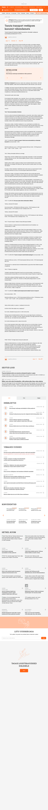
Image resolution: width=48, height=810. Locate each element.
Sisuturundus (8, 379)
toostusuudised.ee (18, 7)
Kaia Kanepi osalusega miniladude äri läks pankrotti (19, 73)
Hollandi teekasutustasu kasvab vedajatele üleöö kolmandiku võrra (25, 414)
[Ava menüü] (7, 7)
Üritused (32, 13)
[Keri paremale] (41, 78)
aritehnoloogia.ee (39, 7)
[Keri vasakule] (7, 78)
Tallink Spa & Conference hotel (38, 519)
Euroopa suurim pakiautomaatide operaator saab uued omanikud (19, 452)
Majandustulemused (8, 474)
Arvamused (13, 13)
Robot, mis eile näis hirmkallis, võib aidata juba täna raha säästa (22, 381)
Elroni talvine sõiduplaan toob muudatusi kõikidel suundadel (18, 471)
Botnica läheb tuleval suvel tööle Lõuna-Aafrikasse (21, 426)
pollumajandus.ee (32, 7)
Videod (27, 13)
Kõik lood (8, 13)
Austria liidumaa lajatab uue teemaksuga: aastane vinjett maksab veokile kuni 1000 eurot (9, 593)
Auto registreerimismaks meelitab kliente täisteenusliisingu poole (20, 483)
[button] (21, 638)
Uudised (3, 371)
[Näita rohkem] (44, 7)
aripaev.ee (12, 7)
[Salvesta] (43, 406)
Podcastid (23, 13)
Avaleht (3, 13)
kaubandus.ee (25, 7)
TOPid (18, 13)
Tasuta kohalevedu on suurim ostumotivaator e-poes (18, 373)
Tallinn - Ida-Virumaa (11, 519)
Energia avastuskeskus (24, 519)
